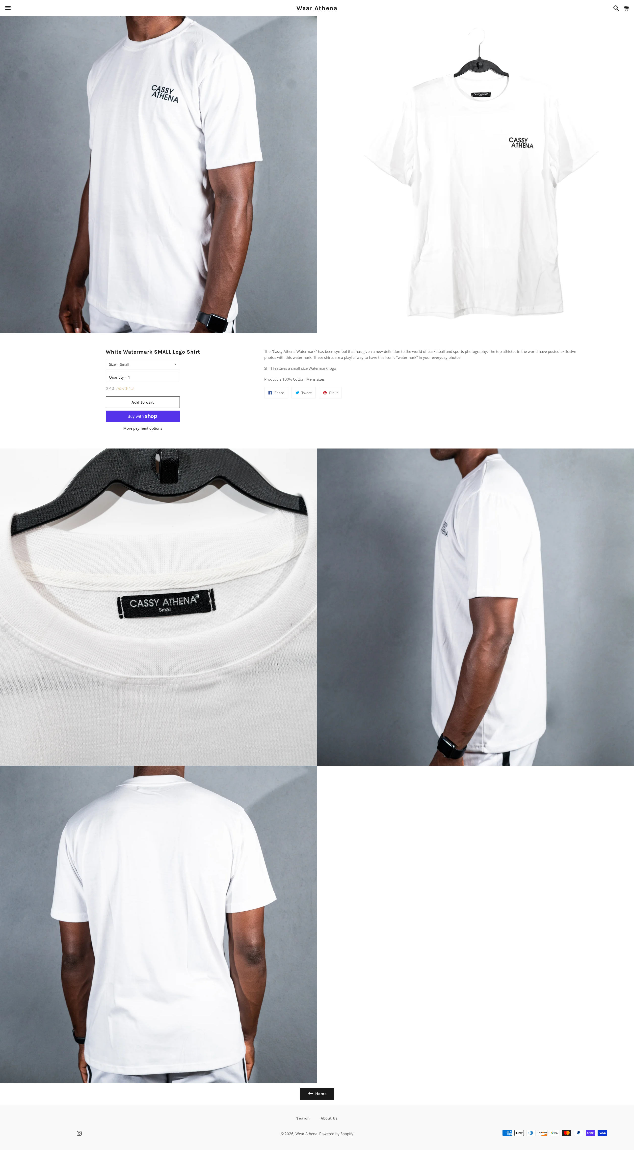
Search (303, 1118)
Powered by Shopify (336, 1133)
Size (112, 364)
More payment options (142, 428)
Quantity (116, 377)
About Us (329, 1118)
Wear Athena (317, 8)
